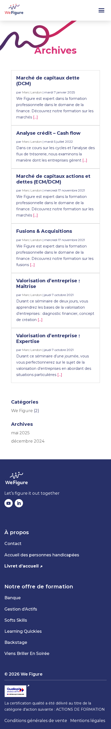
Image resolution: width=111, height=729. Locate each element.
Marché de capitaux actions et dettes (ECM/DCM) (53, 179)
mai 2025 (20, 432)
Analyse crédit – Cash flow (48, 133)
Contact (12, 543)
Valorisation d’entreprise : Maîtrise (48, 283)
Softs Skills (15, 620)
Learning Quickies (23, 631)
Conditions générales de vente (35, 720)
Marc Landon (32, 92)
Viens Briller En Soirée (26, 653)
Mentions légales (87, 720)
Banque (12, 597)
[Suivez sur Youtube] (8, 503)
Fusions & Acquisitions (44, 231)
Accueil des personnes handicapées (41, 554)
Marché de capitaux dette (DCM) (48, 80)
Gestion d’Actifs (20, 609)
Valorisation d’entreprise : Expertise (48, 338)
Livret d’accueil (21, 566)
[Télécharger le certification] (17, 691)
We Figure (22, 410)
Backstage (15, 642)
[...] (35, 117)
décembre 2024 (27, 441)
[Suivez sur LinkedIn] (19, 503)
